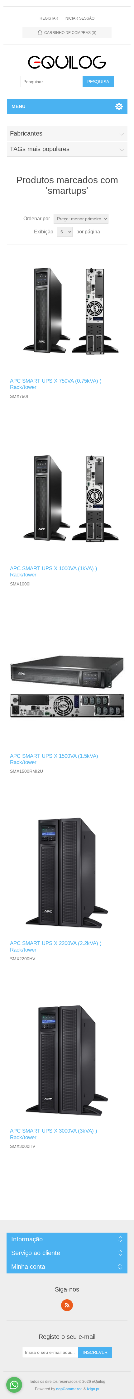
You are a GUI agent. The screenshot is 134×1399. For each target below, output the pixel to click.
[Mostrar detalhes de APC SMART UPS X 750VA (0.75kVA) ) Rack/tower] (67, 311)
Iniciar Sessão (79, 18)
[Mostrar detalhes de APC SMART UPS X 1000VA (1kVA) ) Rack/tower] (67, 499)
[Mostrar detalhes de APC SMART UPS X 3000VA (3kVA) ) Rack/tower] (67, 1061)
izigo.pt (93, 1389)
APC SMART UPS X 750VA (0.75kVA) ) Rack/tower (56, 384)
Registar (49, 18)
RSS (67, 1305)
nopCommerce (69, 1389)
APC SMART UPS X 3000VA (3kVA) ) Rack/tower (53, 1134)
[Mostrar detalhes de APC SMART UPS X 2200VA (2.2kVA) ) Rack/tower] (67, 874)
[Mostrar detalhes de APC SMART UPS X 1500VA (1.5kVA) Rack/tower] (67, 686)
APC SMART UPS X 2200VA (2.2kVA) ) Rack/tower (56, 946)
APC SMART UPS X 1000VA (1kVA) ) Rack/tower (53, 572)
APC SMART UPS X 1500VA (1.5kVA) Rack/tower (54, 759)
